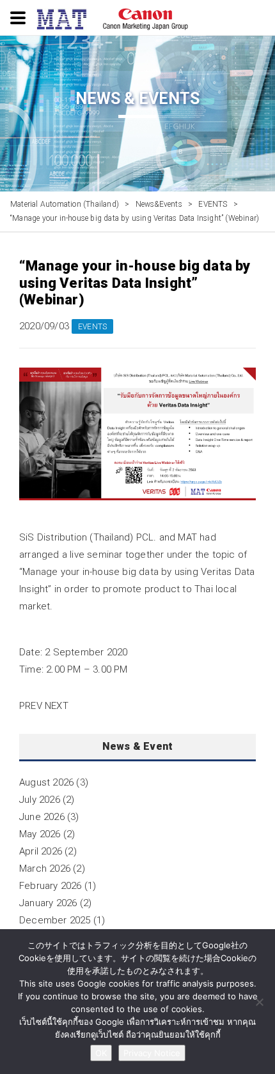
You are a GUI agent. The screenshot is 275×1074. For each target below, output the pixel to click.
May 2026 (40, 834)
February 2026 (50, 885)
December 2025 (55, 920)
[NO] (259, 1002)
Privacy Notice (151, 1053)
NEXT (56, 706)
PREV (30, 706)
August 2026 (46, 782)
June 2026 (42, 817)
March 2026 (44, 868)
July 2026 (39, 799)
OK (101, 1053)
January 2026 (48, 903)
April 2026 (40, 851)
